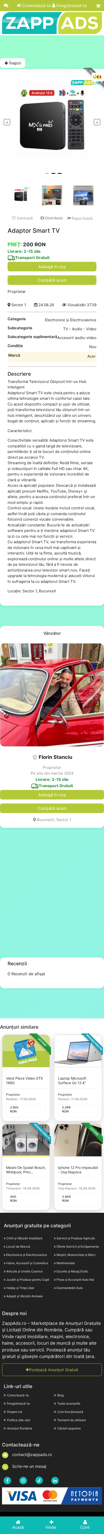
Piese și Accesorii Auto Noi (75, 1279)
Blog (60, 1395)
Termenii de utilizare (71, 1420)
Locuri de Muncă (18, 1246)
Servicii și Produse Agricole (76, 1238)
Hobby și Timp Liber (20, 1288)
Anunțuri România (19, 1428)
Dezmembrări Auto (70, 1288)
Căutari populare (69, 1428)
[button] (34, 757)
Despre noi (14, 1412)
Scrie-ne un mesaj (28, 1466)
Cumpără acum (52, 280)
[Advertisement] (52, 46)
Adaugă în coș (52, 266)
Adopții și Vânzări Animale (24, 1296)
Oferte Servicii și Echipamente (78, 1246)
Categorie (17, 318)
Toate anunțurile (68, 1403)
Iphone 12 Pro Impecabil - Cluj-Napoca (78, 1169)
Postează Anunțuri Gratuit (53, 1369)
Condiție (15, 345)
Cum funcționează (70, 1412)
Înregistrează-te (71, 5)
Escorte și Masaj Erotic (72, 1271)
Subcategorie (20, 328)
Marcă (14, 355)
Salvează (24, 218)
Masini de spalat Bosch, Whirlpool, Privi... (26, 1169)
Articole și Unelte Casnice (24, 1271)
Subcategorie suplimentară (32, 336)
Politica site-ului (18, 1420)
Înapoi (14, 62)
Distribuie (53, 218)
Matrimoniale (66, 1263)
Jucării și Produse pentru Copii (27, 1279)
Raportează (81, 218)
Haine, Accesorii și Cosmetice (27, 1263)
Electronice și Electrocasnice (26, 1255)
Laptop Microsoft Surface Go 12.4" (72, 1080)
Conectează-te (36, 5)
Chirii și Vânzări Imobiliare (24, 1238)
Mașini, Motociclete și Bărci (76, 1255)
